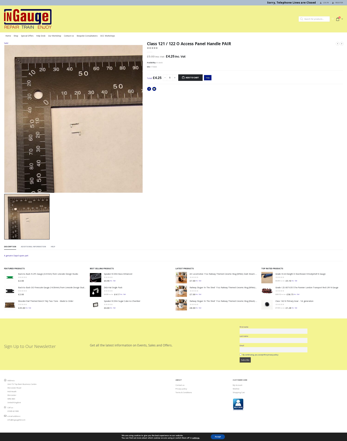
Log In (326, 2)
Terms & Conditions (184, 392)
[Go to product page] (9, 277)
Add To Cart (192, 77)
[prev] (338, 44)
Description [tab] (10, 246)
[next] (342, 44)
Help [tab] (53, 246)
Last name (244, 336)
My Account (237, 385)
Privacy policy (181, 389)
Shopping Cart (239, 392)
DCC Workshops (107, 35)
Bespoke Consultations (87, 35)
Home (8, 35)
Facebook (149, 89)
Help (208, 77)
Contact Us (69, 35)
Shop (16, 35)
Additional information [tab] (33, 246)
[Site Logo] (28, 19)
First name (244, 327)
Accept (218, 436)
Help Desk (40, 35)
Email (154, 89)
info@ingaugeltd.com (16, 420)
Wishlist (236, 389)
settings (195, 438)
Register (339, 2)
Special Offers (27, 35)
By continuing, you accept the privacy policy (260, 355)
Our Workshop (54, 35)
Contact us (180, 385)
